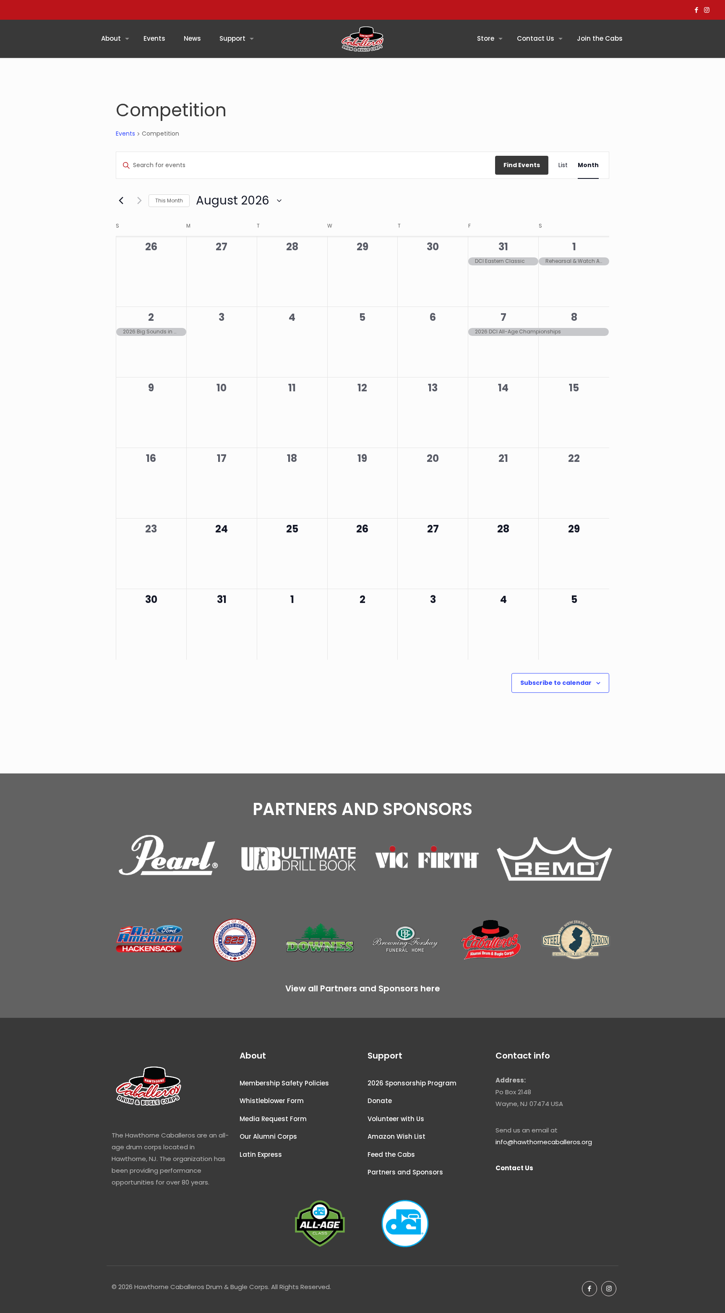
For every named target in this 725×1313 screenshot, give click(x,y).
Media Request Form (273, 1118)
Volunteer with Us (396, 1118)
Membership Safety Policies (284, 1083)
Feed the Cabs (391, 1154)
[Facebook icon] (696, 9)
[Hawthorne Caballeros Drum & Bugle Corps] (362, 39)
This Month (169, 200)
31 (503, 247)
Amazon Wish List (396, 1136)
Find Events (521, 165)
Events (125, 134)
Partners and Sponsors (405, 1172)
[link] (170, 859)
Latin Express (261, 1154)
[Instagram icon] (707, 9)
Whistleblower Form (272, 1100)
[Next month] (137, 201)
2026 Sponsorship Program (412, 1083)
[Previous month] (121, 201)
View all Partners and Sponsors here (362, 988)
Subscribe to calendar (556, 683)
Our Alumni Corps (268, 1136)
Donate (380, 1100)
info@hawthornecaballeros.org (544, 1141)
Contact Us (514, 1168)
